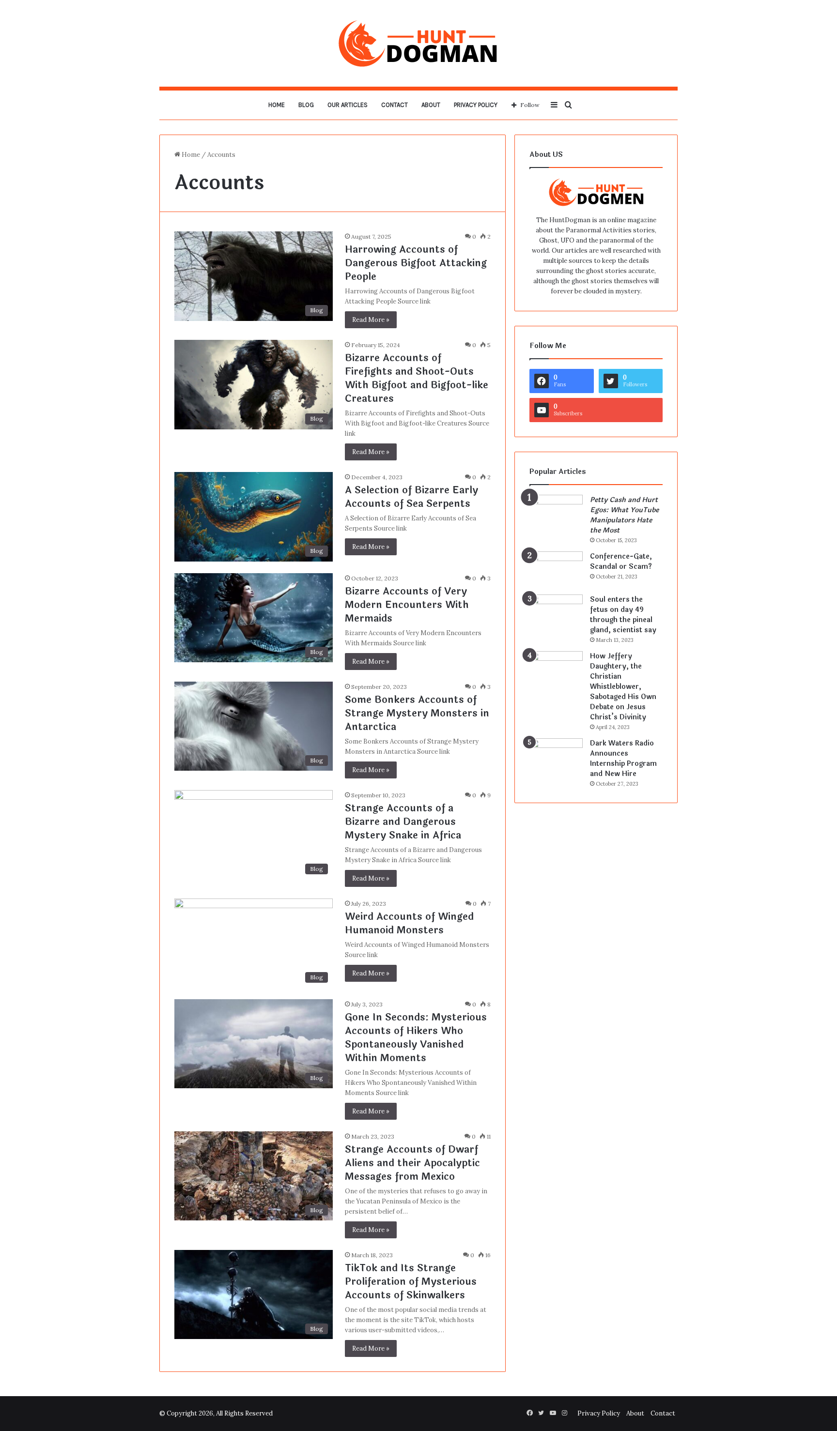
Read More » (370, 320)
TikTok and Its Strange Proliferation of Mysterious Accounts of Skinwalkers (411, 1282)
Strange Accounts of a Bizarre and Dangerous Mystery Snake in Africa (403, 822)
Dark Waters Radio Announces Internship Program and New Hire (623, 758)
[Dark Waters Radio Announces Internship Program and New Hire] (556, 756)
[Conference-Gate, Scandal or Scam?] (556, 569)
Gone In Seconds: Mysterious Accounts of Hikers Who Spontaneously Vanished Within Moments (416, 1038)
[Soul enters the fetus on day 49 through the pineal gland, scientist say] (556, 612)
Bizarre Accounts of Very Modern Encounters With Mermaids (407, 605)
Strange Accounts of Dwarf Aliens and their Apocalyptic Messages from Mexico (412, 1163)
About (430, 104)
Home (276, 104)
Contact (394, 104)
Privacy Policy (475, 104)
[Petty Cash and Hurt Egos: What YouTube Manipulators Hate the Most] (556, 513)
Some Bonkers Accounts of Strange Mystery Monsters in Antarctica (417, 713)
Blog (306, 104)
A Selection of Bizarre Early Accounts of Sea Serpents (411, 497)
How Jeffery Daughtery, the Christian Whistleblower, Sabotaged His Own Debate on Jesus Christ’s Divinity (623, 686)
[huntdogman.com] (418, 43)
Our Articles (347, 104)
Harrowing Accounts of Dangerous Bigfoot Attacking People (416, 263)
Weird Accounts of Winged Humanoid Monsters (409, 923)
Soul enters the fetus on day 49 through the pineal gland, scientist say (623, 614)
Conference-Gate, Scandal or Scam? (621, 561)
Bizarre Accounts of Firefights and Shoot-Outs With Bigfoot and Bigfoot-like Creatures (416, 378)
